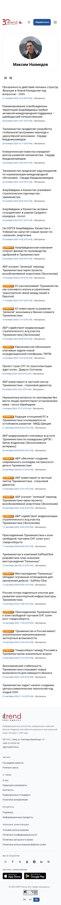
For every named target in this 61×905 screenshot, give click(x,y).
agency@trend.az (11, 747)
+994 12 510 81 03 (11, 743)
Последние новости (13, 763)
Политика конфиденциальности (20, 834)
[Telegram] (34, 862)
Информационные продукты (18, 817)
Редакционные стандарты (17, 795)
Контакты (8, 790)
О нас (5, 780)
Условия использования (16, 830)
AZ (30, 899)
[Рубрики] (55, 22)
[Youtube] (27, 862)
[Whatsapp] (5, 862)
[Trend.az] (12, 22)
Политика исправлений (15, 799)
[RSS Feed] (48, 862)
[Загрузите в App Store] (12, 876)
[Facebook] (13, 862)
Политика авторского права (18, 839)
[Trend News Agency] (12, 717)
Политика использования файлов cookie (24, 844)
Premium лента (10, 767)
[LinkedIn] (41, 862)
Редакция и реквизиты (15, 785)
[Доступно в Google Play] (35, 876)
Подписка (8, 812)
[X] (20, 862)
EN (24, 899)
